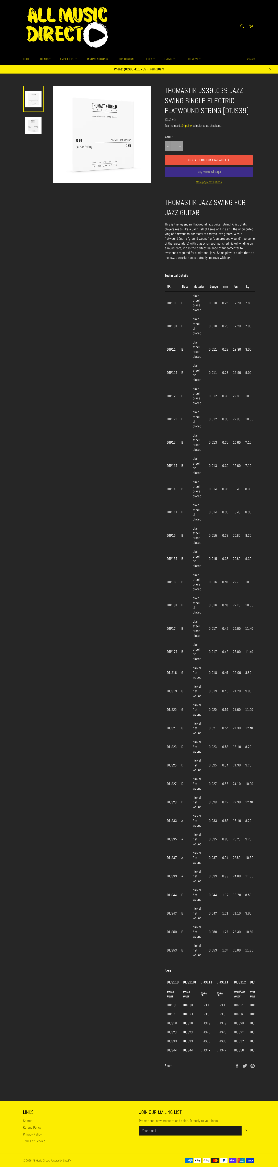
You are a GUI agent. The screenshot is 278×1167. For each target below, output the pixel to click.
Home (26, 59)
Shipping (186, 126)
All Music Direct (41, 1160)
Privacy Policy (32, 1134)
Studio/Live (191, 59)
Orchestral (127, 59)
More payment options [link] (209, 182)
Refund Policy (32, 1127)
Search (27, 1120)
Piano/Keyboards (97, 59)
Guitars (44, 59)
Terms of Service (34, 1141)
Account (251, 59)
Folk (149, 59)
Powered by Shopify (60, 1160)
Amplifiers (67, 59)
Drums (168, 59)
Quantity (169, 137)
